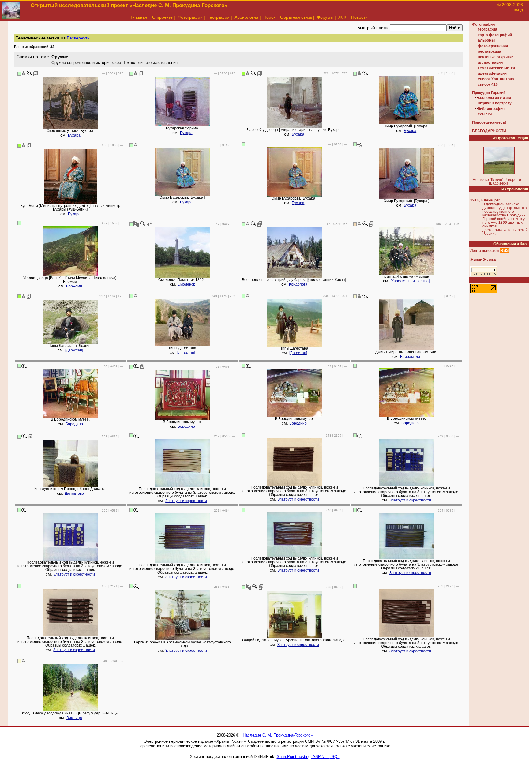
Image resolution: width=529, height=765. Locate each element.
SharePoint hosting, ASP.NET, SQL (308, 756)
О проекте (162, 17)
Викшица (74, 718)
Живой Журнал (483, 259)
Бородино (74, 424)
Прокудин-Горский (488, 93)
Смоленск (186, 284)
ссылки (485, 114)
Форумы (325, 17)
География (219, 17)
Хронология (246, 17)
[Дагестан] (74, 350)
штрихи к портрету (495, 103)
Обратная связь (296, 17)
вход (518, 9)
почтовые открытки (495, 57)
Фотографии (190, 17)
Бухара (74, 135)
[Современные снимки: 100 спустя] (136, 223)
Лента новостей (484, 251)
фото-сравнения (493, 46)
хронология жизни (494, 97)
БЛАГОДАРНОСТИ (489, 131)
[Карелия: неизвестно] (410, 281)
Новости (359, 17)
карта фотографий (495, 35)
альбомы (486, 40)
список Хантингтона (496, 79)
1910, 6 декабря (484, 200)
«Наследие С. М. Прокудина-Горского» (277, 735)
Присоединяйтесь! (489, 122)
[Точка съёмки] (149, 223)
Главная (139, 17)
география (487, 29)
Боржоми (74, 286)
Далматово (74, 493)
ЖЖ (342, 17)
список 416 (488, 84)
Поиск (269, 17)
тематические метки (496, 68)
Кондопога (298, 284)
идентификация (492, 73)
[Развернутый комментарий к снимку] (35, 73)
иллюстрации (490, 62)
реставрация (489, 51)
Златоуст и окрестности (186, 501)
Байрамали (410, 356)
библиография (491, 109)
